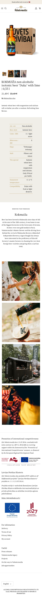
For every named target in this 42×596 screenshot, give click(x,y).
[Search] (6, 8)
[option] (21, 41)
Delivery (5, 528)
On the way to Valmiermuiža (12, 562)
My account (6, 539)
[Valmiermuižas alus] (21, 8)
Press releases (7, 551)
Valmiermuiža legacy (9, 555)
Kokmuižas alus (9, 98)
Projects (5, 558)
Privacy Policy (7, 535)
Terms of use (6, 532)
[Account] (35, 8)
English (6, 584)
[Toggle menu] (2, 8)
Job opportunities (8, 565)
